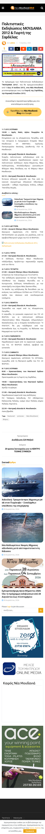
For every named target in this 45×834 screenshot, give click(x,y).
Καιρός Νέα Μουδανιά (19, 683)
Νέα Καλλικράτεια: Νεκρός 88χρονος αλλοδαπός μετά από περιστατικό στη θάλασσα (27, 215)
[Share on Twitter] (17, 49)
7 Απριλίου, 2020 (25, 43)
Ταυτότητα (6, 818)
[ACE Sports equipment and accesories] (22, 757)
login (9, 607)
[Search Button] (42, 8)
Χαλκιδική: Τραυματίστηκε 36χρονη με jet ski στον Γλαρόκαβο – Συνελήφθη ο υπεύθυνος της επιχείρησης (22, 502)
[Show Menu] (3, 8)
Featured (11, 416)
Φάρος (5, 419)
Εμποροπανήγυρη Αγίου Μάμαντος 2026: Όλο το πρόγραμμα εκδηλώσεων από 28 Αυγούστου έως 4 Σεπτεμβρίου (21, 594)
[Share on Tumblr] (35, 49)
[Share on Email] (40, 49)
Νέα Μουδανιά (32, 416)
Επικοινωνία (18, 818)
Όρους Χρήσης (35, 828)
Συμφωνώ (30, 831)
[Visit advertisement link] (22, 65)
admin (12, 43)
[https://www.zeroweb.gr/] (22, 637)
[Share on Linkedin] (29, 49)
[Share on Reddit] (23, 49)
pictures (20, 416)
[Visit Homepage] (22, 8)
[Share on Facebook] (11, 49)
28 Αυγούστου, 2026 (24, 209)
